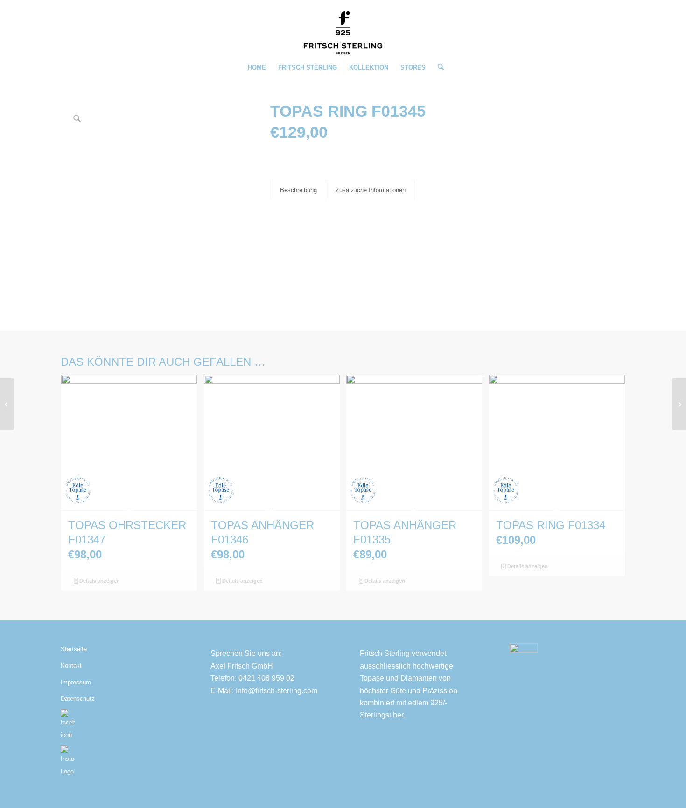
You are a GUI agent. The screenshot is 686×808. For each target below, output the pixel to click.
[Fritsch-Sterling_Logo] (343, 33)
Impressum (76, 682)
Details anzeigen (99, 581)
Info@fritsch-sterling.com (276, 691)
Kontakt (71, 665)
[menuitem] (257, 67)
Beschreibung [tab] (298, 190)
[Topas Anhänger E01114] (679, 404)
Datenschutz (78, 698)
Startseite (74, 649)
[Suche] (438, 67)
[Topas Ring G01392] (7, 404)
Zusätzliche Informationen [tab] (371, 190)
